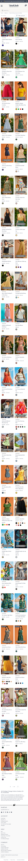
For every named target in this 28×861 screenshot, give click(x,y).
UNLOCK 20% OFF (14, 443)
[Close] (25, 415)
